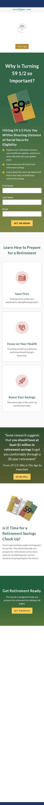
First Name (7, 185)
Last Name (7, 197)
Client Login (22, 46)
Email (5, 209)
